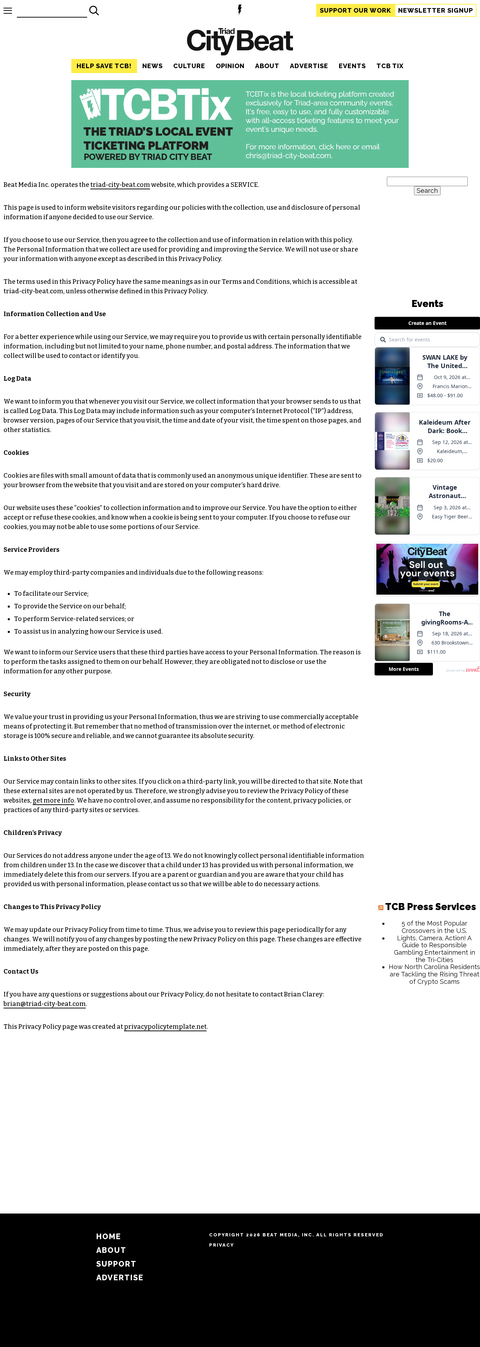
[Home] (240, 42)
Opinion (230, 66)
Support (355, 10)
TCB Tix (390, 66)
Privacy (221, 1245)
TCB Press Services (430, 906)
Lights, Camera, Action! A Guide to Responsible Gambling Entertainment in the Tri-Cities (434, 948)
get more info (53, 800)
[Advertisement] (427, 1097)
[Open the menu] (8, 11)
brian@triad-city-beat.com (45, 1004)
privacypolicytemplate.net (165, 1027)
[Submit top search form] (94, 11)
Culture (189, 66)
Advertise (309, 66)
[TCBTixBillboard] (240, 166)
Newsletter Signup (435, 10)
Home (108, 1236)
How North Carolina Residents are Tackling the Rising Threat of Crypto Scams (434, 974)
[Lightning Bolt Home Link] (240, 11)
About (267, 66)
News (152, 66)
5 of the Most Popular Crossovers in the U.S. (434, 927)
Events (352, 66)
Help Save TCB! (104, 66)
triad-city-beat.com (120, 185)
